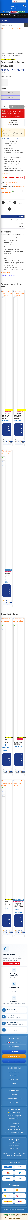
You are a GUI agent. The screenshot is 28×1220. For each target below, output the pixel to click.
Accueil (3, 53)
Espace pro (15, 1051)
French (17, 1)
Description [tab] (20, 216)
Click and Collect (14, 1102)
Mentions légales (14, 1080)
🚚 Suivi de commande (6, 11)
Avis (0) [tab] (21, 226)
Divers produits (10, 53)
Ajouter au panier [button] (9, 428)
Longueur (4, 88)
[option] (4, 82)
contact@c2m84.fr (15, 1126)
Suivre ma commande (15, 1061)
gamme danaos (9, 184)
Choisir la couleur (6, 76)
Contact (14, 1084)
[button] (21, 30)
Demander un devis (15, 1056)
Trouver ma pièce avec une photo (11, 963)
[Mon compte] (25, 6)
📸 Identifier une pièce (13, 11)
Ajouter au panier (18, 106)
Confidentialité (14, 1076)
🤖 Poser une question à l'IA (21, 11)
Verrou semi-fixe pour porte (12, 182)
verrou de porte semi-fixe (18, 184)
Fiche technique (5, 174)
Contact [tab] (21, 223)
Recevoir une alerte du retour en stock (13, 177)
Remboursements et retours (14, 1098)
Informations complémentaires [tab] (15, 220)
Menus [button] (5, 20)
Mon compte (14, 1094)
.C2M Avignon (14, 7)
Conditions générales (14, 1072)
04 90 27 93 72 (15, 1124)
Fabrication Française (17, 186)
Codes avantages (14, 1046)
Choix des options (21, 428)
